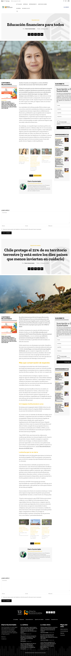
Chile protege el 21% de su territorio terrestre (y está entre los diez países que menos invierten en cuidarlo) (48, 629)
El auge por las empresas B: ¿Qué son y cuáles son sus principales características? (53, 202)
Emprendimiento (58, 138)
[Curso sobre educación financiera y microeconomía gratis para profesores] (24, 151)
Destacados (4, 100)
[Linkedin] (41, 34)
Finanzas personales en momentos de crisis (46, 158)
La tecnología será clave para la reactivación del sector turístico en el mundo (18, 202)
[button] (17, 11)
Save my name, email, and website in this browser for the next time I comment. (22, 229)
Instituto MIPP (37, 175)
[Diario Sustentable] (23, 186)
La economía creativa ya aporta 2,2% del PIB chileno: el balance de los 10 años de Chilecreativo (59, 142)
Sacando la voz (35, 20)
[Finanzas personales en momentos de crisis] (47, 151)
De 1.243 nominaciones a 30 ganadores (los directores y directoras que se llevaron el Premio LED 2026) (48, 636)
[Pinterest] (35, 34)
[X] (67, 1)
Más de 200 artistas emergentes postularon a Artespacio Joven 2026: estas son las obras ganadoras (28, 637)
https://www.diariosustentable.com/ (35, 183)
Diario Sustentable (30, 28)
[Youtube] (69, 1)
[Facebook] (64, 1)
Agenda (56, 147)
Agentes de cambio (44, 632)
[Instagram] (65, 1)
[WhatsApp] (38, 34)
